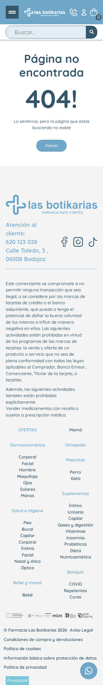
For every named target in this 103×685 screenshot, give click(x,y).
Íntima (27, 548)
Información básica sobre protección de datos (50, 658)
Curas (75, 597)
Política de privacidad (25, 667)
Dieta (75, 550)
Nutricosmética (75, 557)
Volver (51, 145)
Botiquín (75, 572)
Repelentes (75, 590)
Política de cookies (22, 648)
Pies (27, 522)
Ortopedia (75, 445)
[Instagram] (78, 242)
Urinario (76, 512)
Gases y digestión (75, 525)
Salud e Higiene (27, 510)
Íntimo (75, 505)
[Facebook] (64, 242)
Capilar (27, 535)
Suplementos (75, 493)
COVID (75, 584)
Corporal (27, 457)
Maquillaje (27, 476)
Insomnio (75, 537)
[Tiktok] (93, 242)
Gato (75, 478)
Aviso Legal (81, 630)
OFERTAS (27, 429)
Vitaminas (76, 531)
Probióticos (75, 544)
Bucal (27, 529)
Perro (75, 472)
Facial (27, 463)
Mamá (75, 429)
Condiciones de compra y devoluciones (43, 639)
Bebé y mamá (27, 582)
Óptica (27, 567)
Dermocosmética (27, 445)
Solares (27, 489)
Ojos (27, 482)
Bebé (27, 595)
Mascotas (75, 459)
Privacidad (17, 680)
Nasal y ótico (27, 561)
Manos (27, 495)
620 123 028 (21, 241)
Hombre (27, 469)
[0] (93, 12)
